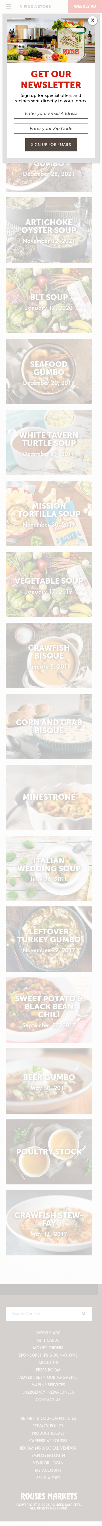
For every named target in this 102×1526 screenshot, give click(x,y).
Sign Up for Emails (51, 144)
